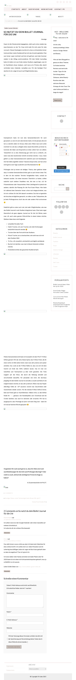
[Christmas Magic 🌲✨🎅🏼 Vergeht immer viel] (56, 163)
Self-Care (56, 262)
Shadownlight (7, 517)
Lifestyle (15, 28)
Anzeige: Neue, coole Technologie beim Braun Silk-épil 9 (22, 498)
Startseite (15, 9)
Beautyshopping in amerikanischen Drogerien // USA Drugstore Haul (61, 304)
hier (11, 395)
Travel (55, 266)
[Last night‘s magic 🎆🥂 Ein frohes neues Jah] (61, 161)
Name (9, 612)
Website (9, 628)
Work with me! (47, 9)
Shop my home (34, 9)
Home (6, 21)
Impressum (9, 666)
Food (54, 245)
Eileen (5, 539)
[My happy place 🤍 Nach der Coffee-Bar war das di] (61, 159)
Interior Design (58, 250)
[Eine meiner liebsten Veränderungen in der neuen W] (56, 161)
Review (55, 258)
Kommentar (10, 593)
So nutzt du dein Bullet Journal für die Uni (23, 33)
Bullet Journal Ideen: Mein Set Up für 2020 (61, 285)
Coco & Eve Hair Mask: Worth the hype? (60, 297)
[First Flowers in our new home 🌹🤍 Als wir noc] (56, 159)
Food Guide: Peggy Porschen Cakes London (60, 291)
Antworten (7, 533)
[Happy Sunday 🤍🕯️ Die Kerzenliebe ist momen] (67, 159)
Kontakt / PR (59, 9)
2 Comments (8, 493)
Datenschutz (10, 670)
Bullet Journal (13, 21)
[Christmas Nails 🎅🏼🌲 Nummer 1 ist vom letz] (61, 163)
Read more (57, 100)
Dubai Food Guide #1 (39, 502)
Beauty (55, 233)
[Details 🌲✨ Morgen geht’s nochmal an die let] (67, 163)
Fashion (55, 241)
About (24, 9)
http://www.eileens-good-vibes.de (29, 566)
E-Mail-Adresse (12, 620)
